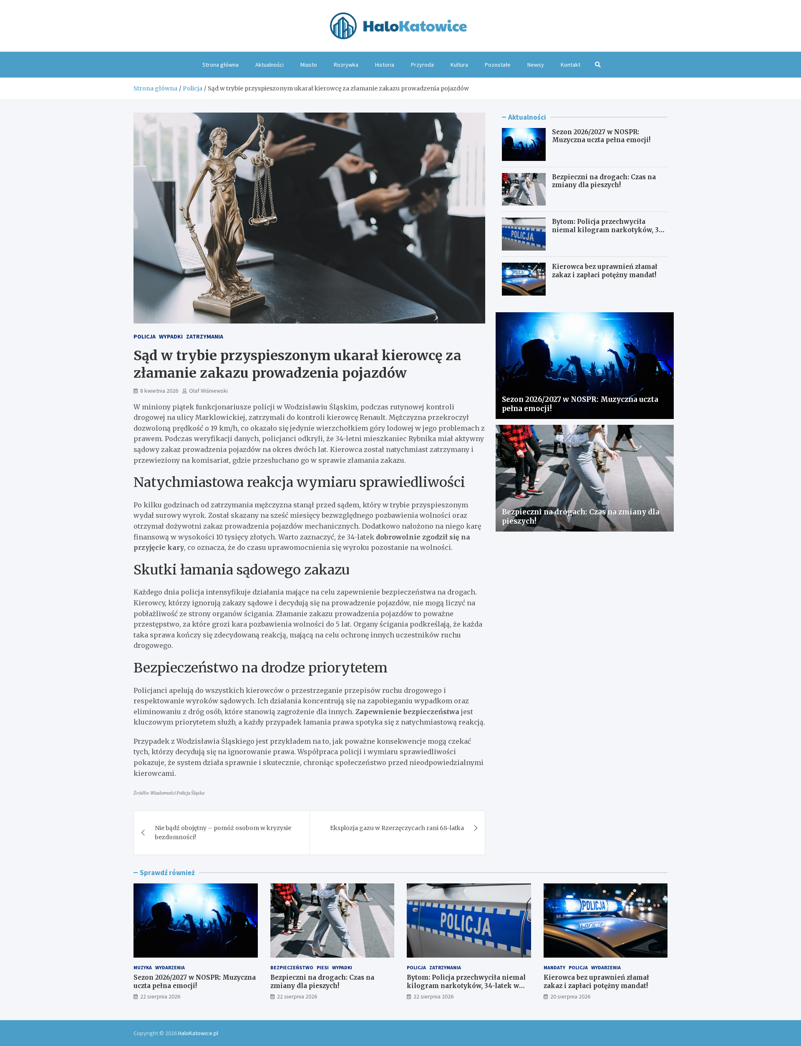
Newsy (535, 64)
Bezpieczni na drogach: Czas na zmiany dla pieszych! (604, 181)
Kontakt (570, 64)
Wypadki (171, 336)
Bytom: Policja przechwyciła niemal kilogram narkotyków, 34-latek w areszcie (609, 230)
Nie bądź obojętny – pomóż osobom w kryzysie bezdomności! (223, 832)
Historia (384, 64)
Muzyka (143, 967)
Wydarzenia (170, 967)
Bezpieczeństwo (291, 967)
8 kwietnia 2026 (159, 390)
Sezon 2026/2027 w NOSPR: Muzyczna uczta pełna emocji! (601, 136)
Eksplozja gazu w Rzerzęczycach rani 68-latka (397, 828)
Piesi (323, 967)
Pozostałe (498, 64)
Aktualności (269, 64)
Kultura (459, 64)
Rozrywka (346, 64)
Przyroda (422, 64)
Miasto (308, 64)
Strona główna (220, 64)
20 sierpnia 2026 (570, 996)
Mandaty (554, 967)
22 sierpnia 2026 (160, 996)
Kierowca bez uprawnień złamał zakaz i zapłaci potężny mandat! (604, 271)
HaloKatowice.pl (198, 1033)
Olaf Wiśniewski (208, 390)
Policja (145, 336)
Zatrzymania (204, 336)
